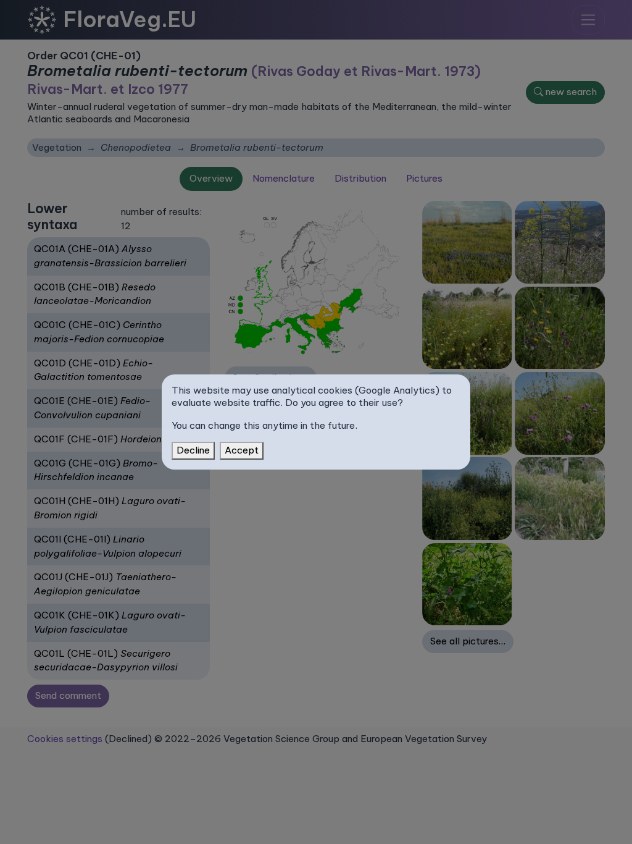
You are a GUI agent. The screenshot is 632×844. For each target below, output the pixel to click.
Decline (193, 450)
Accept (242, 450)
